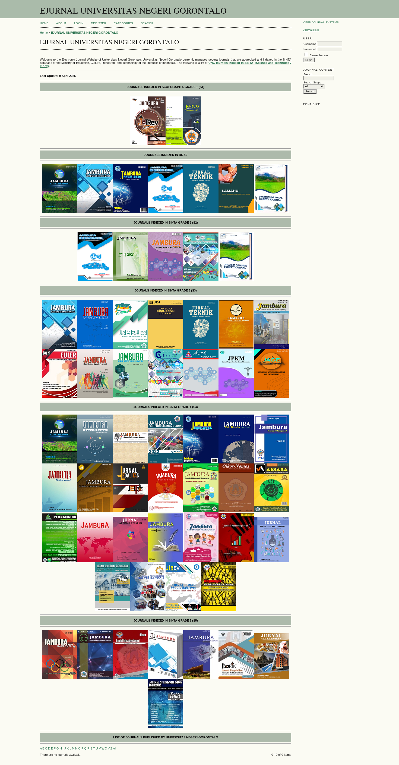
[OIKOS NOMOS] (236, 511)
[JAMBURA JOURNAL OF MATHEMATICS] (95, 212)
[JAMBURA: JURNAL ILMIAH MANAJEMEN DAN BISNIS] (165, 561)
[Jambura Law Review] (148, 144)
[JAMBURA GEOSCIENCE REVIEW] (59, 212)
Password (309, 49)
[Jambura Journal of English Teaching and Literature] (95, 561)
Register (98, 23)
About (61, 23)
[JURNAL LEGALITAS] (130, 511)
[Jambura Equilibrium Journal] (165, 347)
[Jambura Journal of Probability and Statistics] (95, 511)
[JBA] (112, 610)
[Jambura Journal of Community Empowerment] (165, 677)
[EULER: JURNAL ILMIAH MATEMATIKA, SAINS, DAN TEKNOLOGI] (59, 396)
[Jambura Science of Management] (271, 462)
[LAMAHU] (236, 212)
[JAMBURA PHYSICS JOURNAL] (130, 212)
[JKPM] (236, 396)
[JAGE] (271, 396)
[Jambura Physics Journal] (200, 462)
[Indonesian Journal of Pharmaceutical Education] (200, 279)
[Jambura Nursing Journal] (59, 511)
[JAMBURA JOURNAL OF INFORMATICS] (95, 462)
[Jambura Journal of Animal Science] (130, 462)
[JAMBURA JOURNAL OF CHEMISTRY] (95, 347)
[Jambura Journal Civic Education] (165, 511)
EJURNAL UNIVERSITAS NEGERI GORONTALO (84, 32)
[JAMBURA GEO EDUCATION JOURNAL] (165, 212)
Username (309, 43)
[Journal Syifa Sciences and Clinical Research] (165, 396)
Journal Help (311, 29)
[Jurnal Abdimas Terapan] (130, 561)
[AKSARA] (271, 511)
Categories (123, 23)
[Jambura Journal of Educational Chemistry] (130, 396)
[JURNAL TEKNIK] (200, 212)
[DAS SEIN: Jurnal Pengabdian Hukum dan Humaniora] (236, 677)
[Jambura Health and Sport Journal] (95, 396)
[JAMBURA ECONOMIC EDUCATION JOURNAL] (236, 347)
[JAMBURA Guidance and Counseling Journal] (95, 677)
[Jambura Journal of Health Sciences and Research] (165, 279)
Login (79, 23)
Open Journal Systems (321, 22)
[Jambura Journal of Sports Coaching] (59, 677)
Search (147, 23)
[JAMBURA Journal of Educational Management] (200, 511)
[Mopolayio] (218, 610)
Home (44, 23)
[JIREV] (183, 610)
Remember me (319, 55)
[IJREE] (165, 726)
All (114, 748)
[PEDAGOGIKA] (59, 561)
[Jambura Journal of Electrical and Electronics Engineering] (271, 347)
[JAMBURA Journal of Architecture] (200, 677)
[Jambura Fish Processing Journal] (165, 462)
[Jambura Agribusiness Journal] (130, 279)
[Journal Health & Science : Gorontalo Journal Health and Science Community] (200, 396)
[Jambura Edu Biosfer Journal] (236, 462)
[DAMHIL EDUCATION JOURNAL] (130, 677)
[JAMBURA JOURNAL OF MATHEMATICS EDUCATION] (130, 347)
